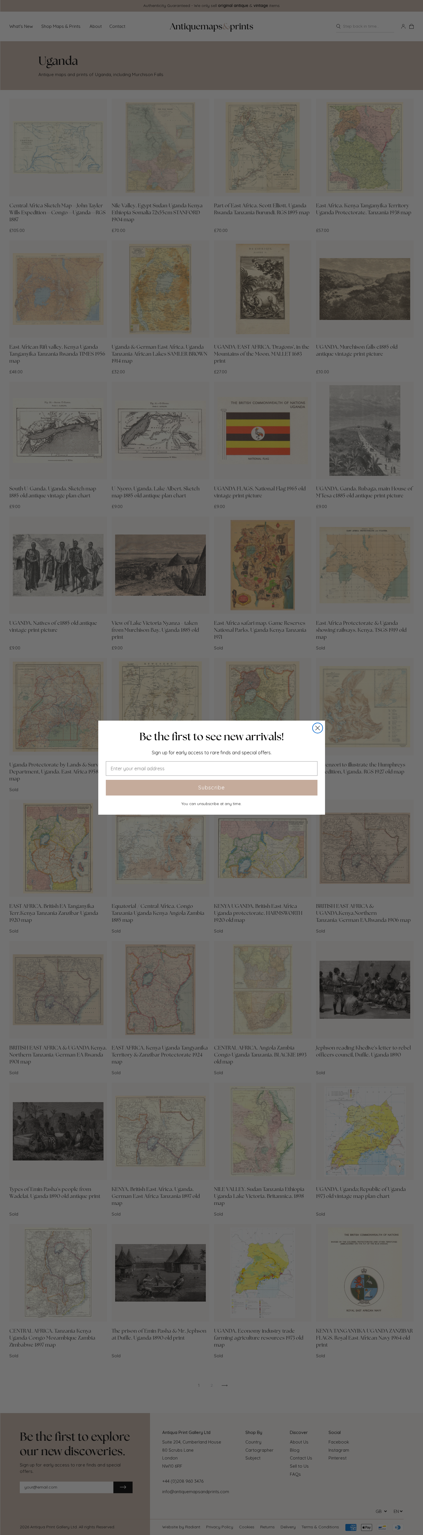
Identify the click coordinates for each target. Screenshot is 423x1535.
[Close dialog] (318, 728)
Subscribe (211, 787)
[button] (211, 736)
